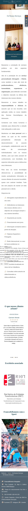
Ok (1, 264)
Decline (6, 264)
